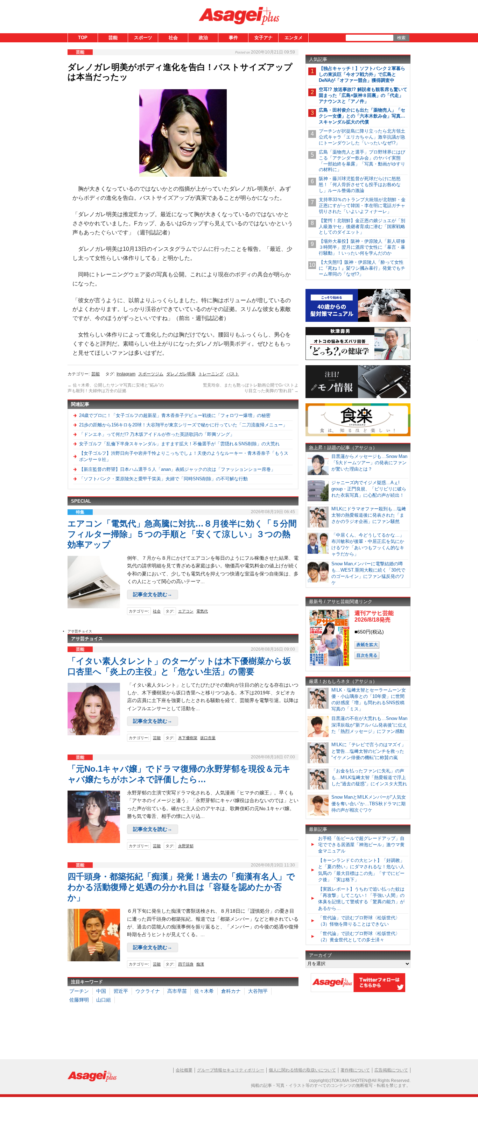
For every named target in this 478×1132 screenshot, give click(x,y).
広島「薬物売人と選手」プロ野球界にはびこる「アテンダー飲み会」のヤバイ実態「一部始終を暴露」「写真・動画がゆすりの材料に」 (362, 160)
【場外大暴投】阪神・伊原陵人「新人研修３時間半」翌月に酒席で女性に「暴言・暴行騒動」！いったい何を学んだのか (362, 247)
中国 (101, 991)
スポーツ (143, 37)
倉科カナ (231, 991)
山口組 (103, 1000)
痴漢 (200, 964)
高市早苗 (177, 991)
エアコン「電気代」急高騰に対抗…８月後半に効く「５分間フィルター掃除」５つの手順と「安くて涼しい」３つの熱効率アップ (182, 534)
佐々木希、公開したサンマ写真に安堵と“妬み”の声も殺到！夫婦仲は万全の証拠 (116, 388)
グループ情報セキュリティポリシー (230, 1070)
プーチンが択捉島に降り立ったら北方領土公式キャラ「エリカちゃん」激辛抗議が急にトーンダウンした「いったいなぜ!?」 (362, 137)
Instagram (126, 374)
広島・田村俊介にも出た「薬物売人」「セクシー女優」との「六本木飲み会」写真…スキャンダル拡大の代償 (362, 116)
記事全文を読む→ (152, 594)
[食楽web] (357, 435)
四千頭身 (186, 964)
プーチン (79, 991)
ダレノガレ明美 (181, 374)
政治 (203, 37)
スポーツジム (150, 374)
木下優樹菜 (187, 738)
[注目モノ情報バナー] (357, 397)
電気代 (202, 611)
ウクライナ (147, 991)
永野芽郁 (186, 846)
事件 (233, 37)
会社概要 (184, 1070)
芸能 (113, 37)
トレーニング (211, 374)
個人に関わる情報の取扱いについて (302, 1070)
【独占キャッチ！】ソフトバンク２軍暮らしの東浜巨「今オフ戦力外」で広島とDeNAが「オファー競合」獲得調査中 (362, 74)
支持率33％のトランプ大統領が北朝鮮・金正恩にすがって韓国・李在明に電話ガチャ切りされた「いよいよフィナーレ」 (362, 205)
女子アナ (263, 37)
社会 (173, 37)
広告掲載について (391, 1070)
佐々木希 (204, 991)
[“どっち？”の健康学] (357, 359)
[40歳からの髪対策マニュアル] (357, 321)
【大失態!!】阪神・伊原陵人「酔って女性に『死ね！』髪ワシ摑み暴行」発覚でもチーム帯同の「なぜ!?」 (362, 268)
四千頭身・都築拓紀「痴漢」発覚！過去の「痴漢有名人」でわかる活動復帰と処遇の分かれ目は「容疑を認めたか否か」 (181, 887)
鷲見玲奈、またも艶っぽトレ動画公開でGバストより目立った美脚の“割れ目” (250, 388)
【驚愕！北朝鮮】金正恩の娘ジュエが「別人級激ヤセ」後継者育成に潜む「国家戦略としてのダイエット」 (362, 226)
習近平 (120, 991)
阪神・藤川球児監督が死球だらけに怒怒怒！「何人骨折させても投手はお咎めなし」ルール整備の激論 (360, 184)
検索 (401, 37)
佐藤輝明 (79, 1000)
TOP (82, 37)
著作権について (355, 1070)
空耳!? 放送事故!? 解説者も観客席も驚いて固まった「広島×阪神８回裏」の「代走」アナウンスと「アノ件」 (363, 95)
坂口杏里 (208, 738)
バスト (232, 374)
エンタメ (293, 37)
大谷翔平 (258, 991)
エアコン (186, 611)
